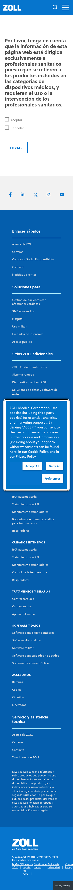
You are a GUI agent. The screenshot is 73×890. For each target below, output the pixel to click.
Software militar (22, 648)
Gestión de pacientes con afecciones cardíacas (29, 302)
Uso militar (19, 326)
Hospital (17, 319)
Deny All (54, 466)
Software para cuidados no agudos (35, 656)
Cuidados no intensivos (27, 334)
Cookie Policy (69, 866)
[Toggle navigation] (65, 7)
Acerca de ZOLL (22, 244)
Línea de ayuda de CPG (28, 869)
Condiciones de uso (41, 866)
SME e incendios (23, 311)
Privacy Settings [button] (63, 885)
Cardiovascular (22, 606)
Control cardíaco (23, 599)
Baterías (17, 682)
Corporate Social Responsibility (33, 259)
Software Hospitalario (26, 640)
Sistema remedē (23, 375)
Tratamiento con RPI (25, 504)
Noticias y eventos (24, 275)
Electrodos (19, 705)
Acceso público (22, 342)
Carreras (17, 252)
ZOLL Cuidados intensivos (29, 367)
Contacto (18, 267)
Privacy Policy (26, 456)
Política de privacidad (54, 866)
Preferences (52, 478)
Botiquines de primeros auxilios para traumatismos (33, 521)
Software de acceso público (30, 663)
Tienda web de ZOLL (26, 757)
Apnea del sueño (23, 614)
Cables (16, 690)
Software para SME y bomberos (33, 633)
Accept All (32, 466)
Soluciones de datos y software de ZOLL (35, 391)
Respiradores (20, 531)
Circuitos (18, 697)
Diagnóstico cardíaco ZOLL (30, 382)
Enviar (16, 147)
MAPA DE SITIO (17, 866)
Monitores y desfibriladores (30, 512)
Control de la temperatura (29, 572)
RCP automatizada (24, 497)
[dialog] (36, 445)
